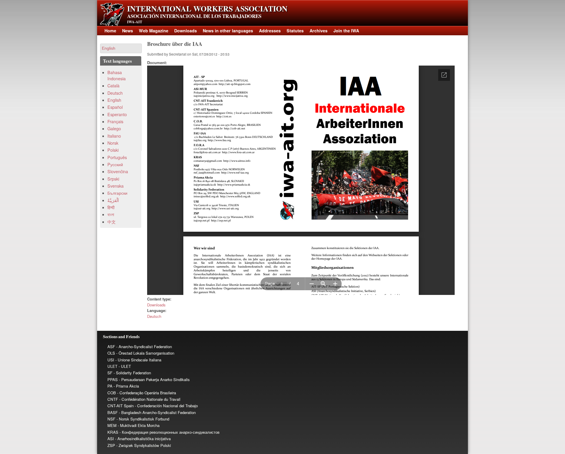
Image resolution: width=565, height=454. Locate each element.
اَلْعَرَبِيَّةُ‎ (113, 200)
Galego (114, 128)
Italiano (114, 136)
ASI (110, 438)
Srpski (113, 179)
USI (110, 360)
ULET (112, 366)
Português (117, 157)
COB (111, 392)
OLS (111, 353)
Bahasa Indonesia (116, 75)
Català (113, 86)
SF (109, 372)
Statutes (295, 31)
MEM (112, 425)
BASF (112, 412)
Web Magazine (153, 31)
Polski (113, 150)
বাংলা (110, 214)
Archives (319, 31)
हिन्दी (110, 207)
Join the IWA (346, 31)
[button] (121, 48)
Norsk (112, 143)
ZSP (111, 445)
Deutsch (154, 316)
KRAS (112, 432)
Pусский (115, 164)
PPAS (112, 379)
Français (115, 121)
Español (115, 107)
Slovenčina (117, 171)
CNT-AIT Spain (120, 405)
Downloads (185, 31)
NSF (111, 419)
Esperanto (117, 114)
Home (110, 31)
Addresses (270, 31)
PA (109, 386)
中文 (111, 222)
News (127, 31)
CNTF (112, 399)
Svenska (115, 186)
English (114, 100)
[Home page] (112, 24)
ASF (111, 346)
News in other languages (228, 31)
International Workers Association (207, 8)
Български (117, 193)
